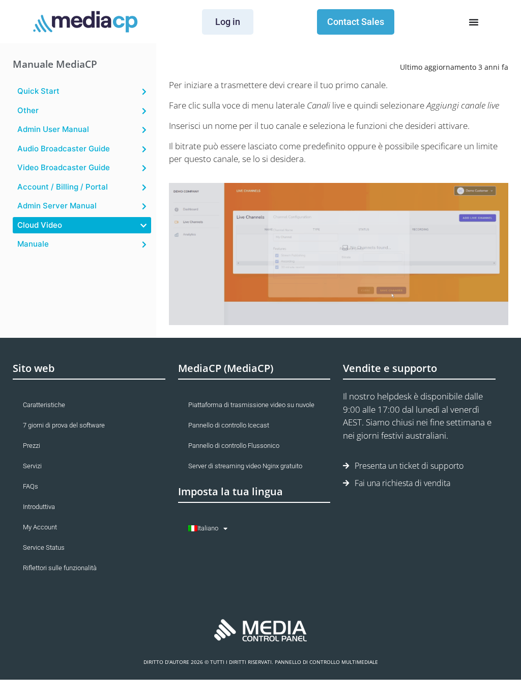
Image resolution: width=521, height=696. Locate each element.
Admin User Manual (53, 129)
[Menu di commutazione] (474, 22)
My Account (40, 527)
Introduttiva (39, 507)
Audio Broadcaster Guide (63, 148)
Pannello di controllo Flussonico (233, 445)
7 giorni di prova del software (64, 425)
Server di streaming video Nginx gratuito (245, 466)
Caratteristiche (44, 405)
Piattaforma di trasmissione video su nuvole (251, 405)
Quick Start (38, 91)
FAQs (30, 486)
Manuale (33, 244)
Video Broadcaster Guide (63, 167)
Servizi (32, 466)
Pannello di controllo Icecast (228, 425)
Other (28, 110)
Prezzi (31, 445)
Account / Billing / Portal (62, 187)
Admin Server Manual (57, 205)
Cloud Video (39, 225)
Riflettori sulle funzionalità (60, 568)
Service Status (44, 547)
